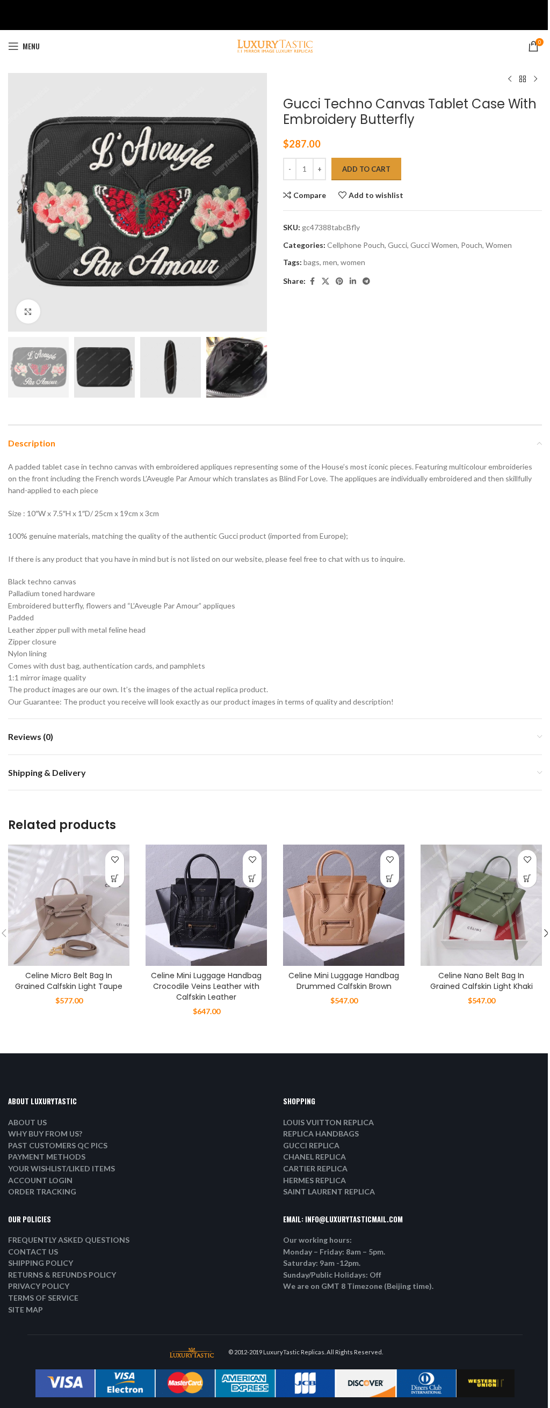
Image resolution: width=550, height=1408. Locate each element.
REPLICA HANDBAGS (321, 1133)
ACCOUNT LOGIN (40, 1180)
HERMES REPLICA (314, 1180)
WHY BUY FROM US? (45, 1133)
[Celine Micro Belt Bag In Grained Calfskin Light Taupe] (68, 905)
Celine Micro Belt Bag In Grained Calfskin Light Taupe (68, 981)
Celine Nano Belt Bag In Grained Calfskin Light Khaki (481, 981)
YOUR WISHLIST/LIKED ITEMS (61, 1168)
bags (311, 262)
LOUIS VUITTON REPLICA (328, 1122)
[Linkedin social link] (352, 281)
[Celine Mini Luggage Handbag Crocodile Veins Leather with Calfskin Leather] (206, 905)
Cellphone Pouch (356, 245)
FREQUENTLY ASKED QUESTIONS (68, 1239)
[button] (19, 202)
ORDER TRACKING (42, 1191)
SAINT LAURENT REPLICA (329, 1191)
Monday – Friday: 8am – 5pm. (334, 1251)
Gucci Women (434, 245)
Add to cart (366, 169)
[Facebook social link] (312, 281)
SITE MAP (25, 1309)
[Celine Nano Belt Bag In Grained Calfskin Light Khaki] (481, 905)
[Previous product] (509, 79)
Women (499, 245)
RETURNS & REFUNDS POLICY (62, 1274)
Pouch (471, 245)
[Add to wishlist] (114, 859)
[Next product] (535, 79)
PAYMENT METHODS (46, 1156)
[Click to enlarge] (28, 311)
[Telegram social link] (366, 281)
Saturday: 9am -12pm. (321, 1262)
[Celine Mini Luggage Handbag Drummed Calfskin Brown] (343, 905)
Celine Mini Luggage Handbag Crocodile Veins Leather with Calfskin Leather (206, 986)
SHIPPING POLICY (40, 1262)
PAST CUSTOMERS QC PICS (57, 1145)
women (353, 262)
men (330, 262)
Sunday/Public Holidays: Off (332, 1274)
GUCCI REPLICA (311, 1145)
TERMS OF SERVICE (43, 1297)
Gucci (397, 245)
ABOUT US (27, 1122)
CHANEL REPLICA (314, 1156)
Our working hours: (317, 1239)
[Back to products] (522, 79)
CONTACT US (33, 1251)
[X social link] (325, 281)
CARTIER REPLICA (315, 1168)
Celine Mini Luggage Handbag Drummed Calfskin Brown (343, 981)
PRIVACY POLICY (38, 1285)
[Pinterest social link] (339, 281)
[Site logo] (275, 45)
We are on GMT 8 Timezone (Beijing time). (358, 1285)
